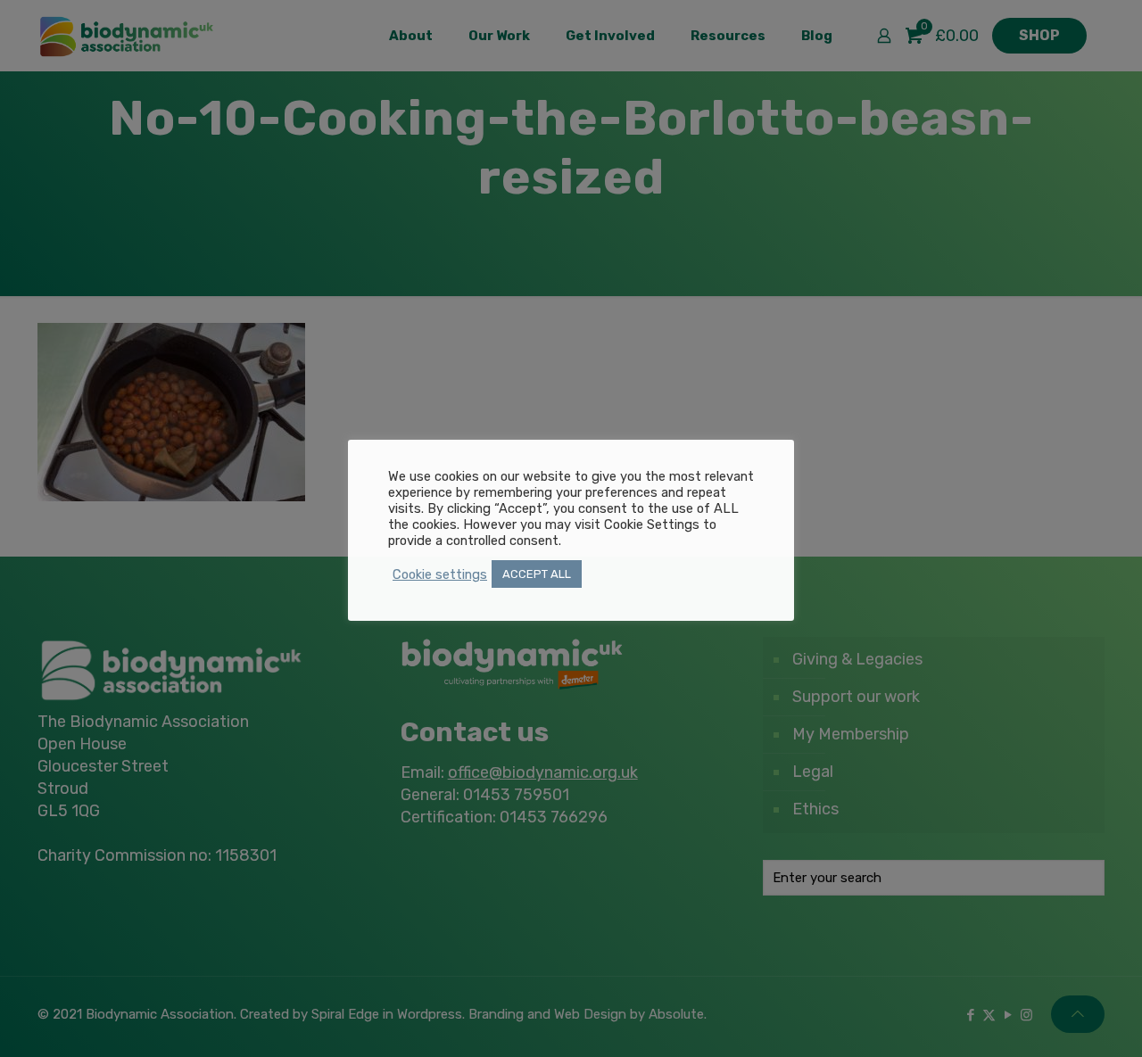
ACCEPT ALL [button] (536, 574)
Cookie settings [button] (440, 574)
